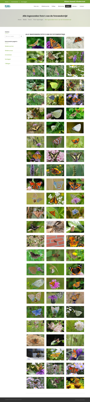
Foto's (30, 19)
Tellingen (7, 63)
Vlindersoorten (45, 6)
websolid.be (82, 399)
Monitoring (61, 6)
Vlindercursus (9, 50)
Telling (53, 6)
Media (67, 6)
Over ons (36, 6)
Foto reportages (38, 19)
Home (7, 2)
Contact (82, 6)
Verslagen (24, 2)
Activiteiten (14, 2)
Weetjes (74, 6)
